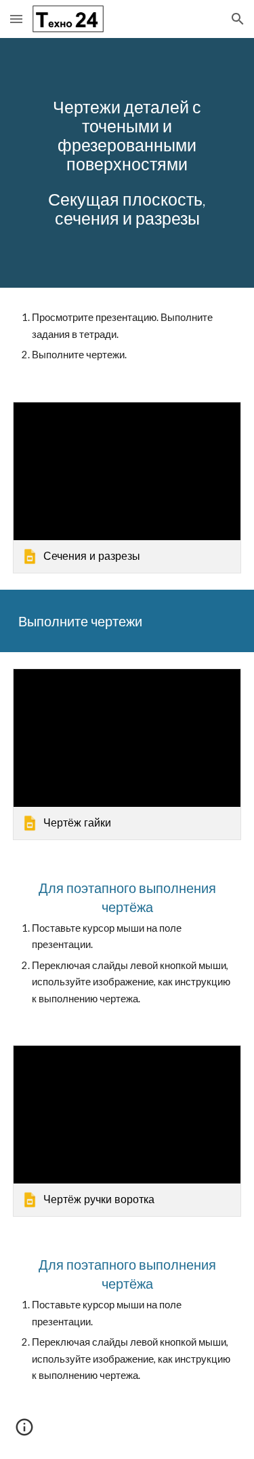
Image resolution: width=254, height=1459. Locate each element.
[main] (127, 162)
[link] (127, 487)
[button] (16, 18)
